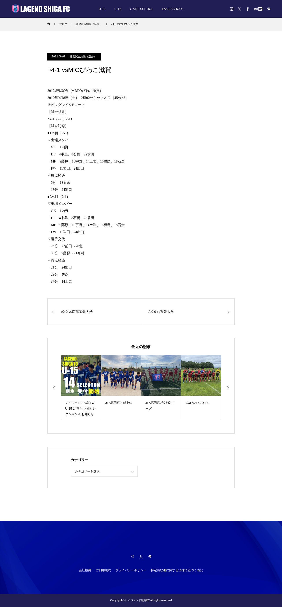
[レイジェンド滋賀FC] (40, 8)
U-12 (117, 9)
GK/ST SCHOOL (141, 9)
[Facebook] (247, 9)
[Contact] (269, 9)
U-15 (102, 9)
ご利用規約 (103, 570)
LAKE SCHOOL (173, 9)
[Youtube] (258, 9)
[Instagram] (231, 9)
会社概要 (85, 570)
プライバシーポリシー (130, 570)
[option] (81, 387)
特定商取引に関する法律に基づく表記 (177, 570)
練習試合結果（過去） (83, 56)
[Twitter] (239, 9)
